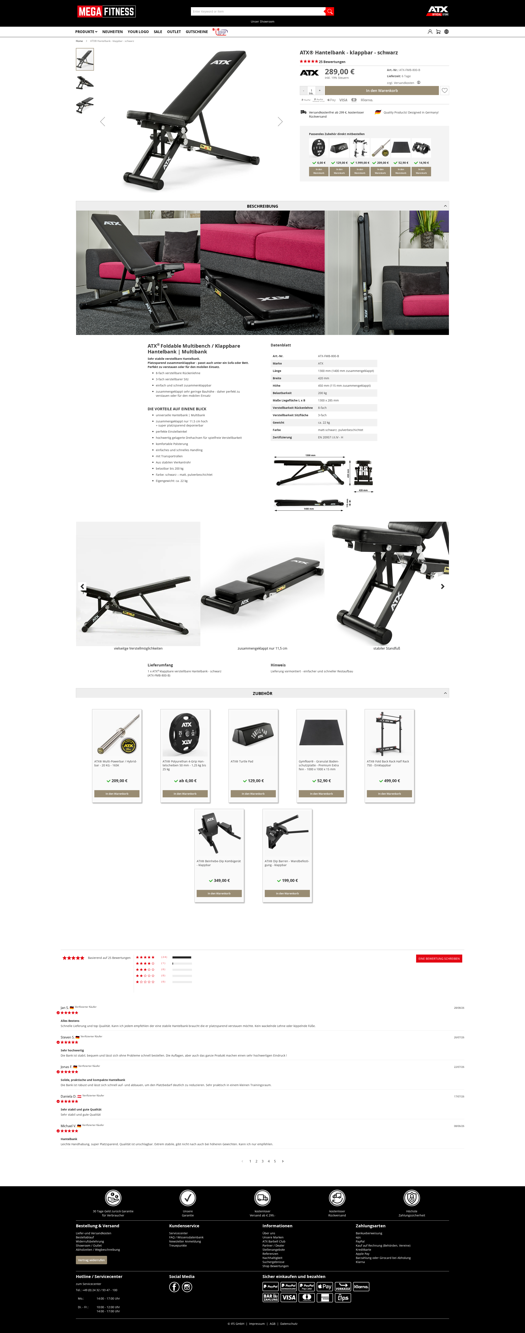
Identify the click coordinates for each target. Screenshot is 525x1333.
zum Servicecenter (88, 1284)
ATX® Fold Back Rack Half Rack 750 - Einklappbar (388, 763)
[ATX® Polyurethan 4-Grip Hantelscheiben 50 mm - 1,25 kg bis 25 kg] (319, 156)
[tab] (262, 206)
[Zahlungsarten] (337, 102)
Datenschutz (289, 1324)
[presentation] (82, 586)
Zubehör (262, 693)
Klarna (360, 1262)
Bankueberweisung (369, 1233)
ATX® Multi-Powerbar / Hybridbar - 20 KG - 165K (115, 763)
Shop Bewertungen (275, 1266)
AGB (272, 1324)
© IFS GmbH (236, 1324)
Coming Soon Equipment (262, 21)
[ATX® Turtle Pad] (339, 156)
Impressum (257, 1324)
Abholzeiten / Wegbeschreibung (98, 1250)
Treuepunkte (178, 1245)
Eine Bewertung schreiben (439, 958)
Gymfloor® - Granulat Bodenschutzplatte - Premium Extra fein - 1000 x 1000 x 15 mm (319, 765)
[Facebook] (174, 1291)
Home (79, 41)
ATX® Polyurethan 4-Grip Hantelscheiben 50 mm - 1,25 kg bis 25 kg (184, 765)
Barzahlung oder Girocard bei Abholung (383, 1258)
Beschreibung (262, 206)
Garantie (188, 1215)
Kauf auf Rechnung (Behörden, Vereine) (383, 1245)
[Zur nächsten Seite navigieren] (283, 1161)
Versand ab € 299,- (262, 1215)
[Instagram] (186, 1291)
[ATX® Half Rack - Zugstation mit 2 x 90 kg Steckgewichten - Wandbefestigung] (360, 156)
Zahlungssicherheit (412, 1215)
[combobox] (262, 11)
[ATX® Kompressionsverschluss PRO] (421, 156)
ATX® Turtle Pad (242, 761)
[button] (102, 121)
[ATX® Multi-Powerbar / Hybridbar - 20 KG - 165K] (380, 156)
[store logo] (106, 11)
